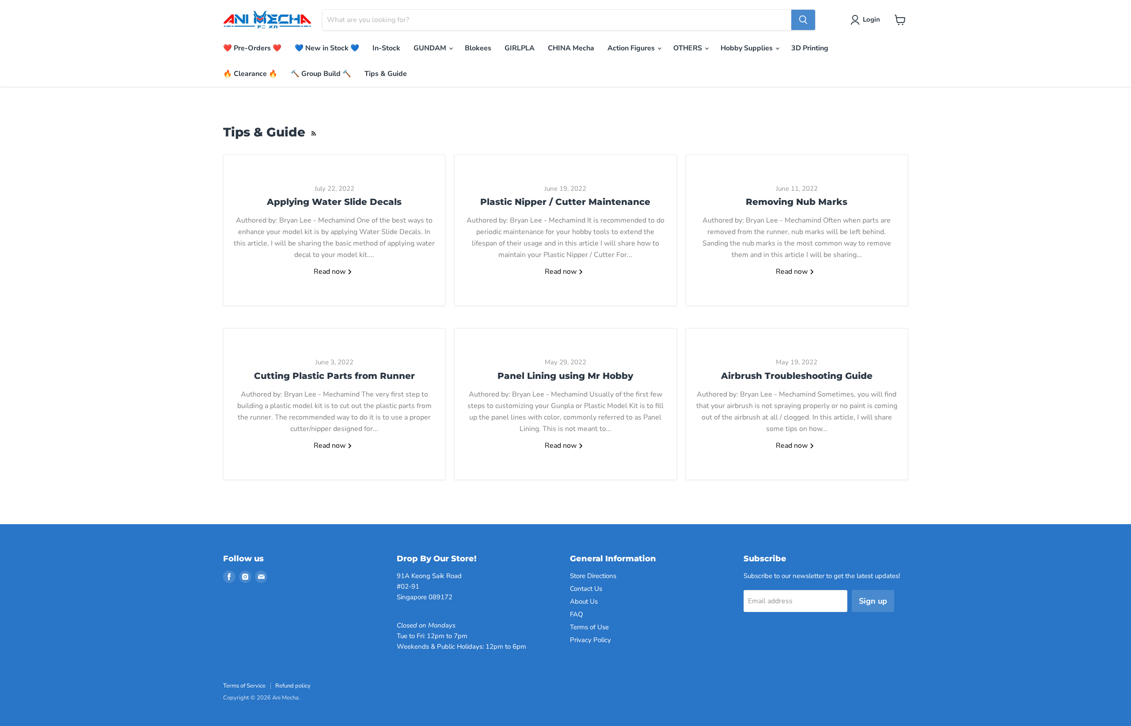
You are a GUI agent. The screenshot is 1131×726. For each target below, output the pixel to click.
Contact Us (586, 588)
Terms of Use (589, 627)
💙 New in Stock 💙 (327, 48)
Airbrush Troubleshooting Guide (797, 376)
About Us (584, 601)
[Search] (803, 20)
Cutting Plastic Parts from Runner (334, 376)
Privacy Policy (590, 639)
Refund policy (293, 686)
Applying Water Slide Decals (334, 202)
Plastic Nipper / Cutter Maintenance (565, 202)
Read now (330, 271)
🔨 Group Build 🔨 (321, 74)
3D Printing (809, 48)
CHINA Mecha (571, 48)
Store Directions (593, 575)
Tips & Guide (385, 74)
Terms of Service (244, 686)
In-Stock (386, 48)
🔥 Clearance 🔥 (250, 74)
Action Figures (632, 48)
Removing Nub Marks (796, 202)
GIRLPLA (520, 48)
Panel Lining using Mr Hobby (565, 376)
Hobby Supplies (747, 48)
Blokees (478, 48)
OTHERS (688, 48)
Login (871, 19)
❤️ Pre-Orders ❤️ (252, 48)
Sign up (873, 601)
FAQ (576, 614)
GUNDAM (431, 48)
